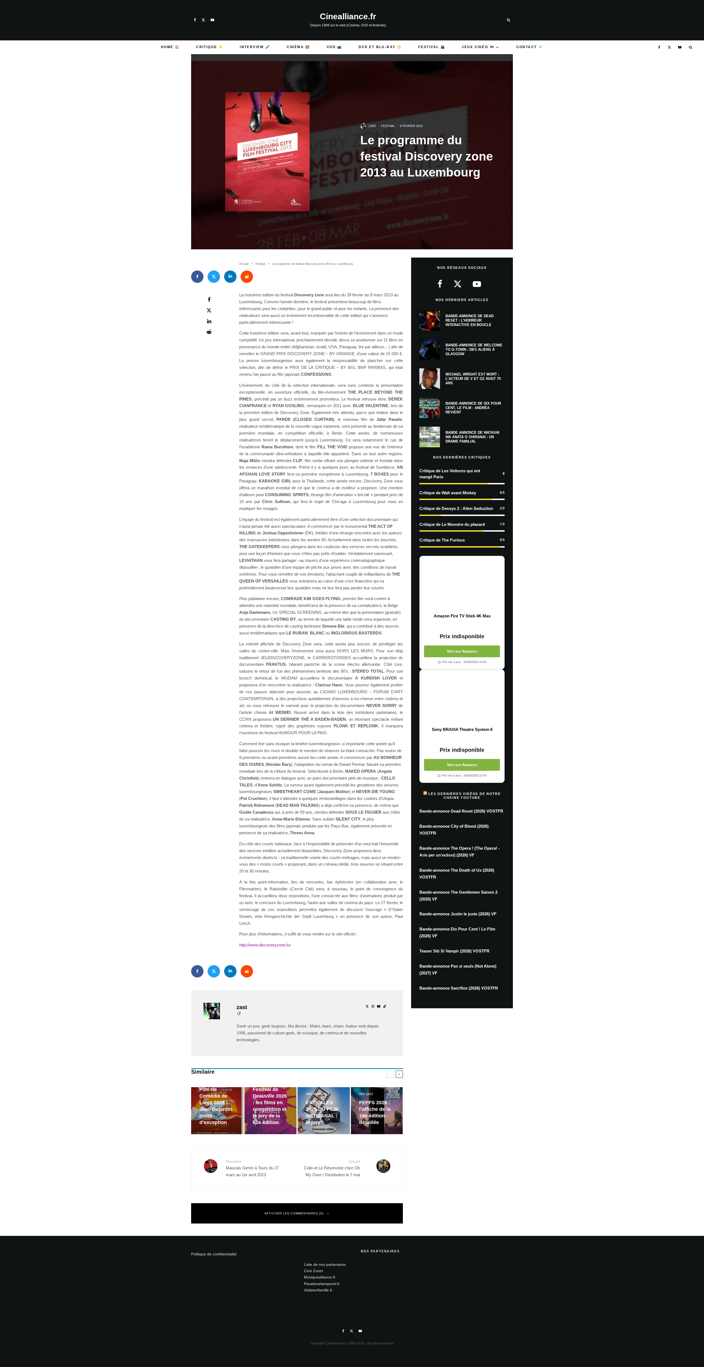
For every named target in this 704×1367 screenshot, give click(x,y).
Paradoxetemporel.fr (322, 1284)
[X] (203, 20)
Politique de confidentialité (214, 1254)
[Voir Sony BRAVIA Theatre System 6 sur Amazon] (462, 698)
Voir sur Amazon (462, 651)
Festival (388, 126)
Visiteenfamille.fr (318, 1290)
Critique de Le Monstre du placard (452, 524)
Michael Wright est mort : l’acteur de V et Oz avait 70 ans (473, 378)
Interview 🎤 (255, 47)
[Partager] (197, 276)
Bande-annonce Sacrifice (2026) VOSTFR (458, 988)
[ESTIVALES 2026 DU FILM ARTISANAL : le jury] (324, 1110)
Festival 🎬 (431, 47)
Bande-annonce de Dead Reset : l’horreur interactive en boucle (470, 320)
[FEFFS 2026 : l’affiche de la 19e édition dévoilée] (377, 1110)
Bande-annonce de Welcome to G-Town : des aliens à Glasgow (474, 349)
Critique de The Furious (442, 540)
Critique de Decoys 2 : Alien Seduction (456, 508)
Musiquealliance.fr (320, 1277)
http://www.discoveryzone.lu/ (265, 945)
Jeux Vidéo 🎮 (478, 47)
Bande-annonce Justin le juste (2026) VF (457, 914)
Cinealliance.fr (348, 16)
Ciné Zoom (313, 1271)
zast (372, 126)
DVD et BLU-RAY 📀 (380, 47)
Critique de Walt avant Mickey (447, 492)
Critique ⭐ (209, 47)
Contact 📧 (529, 47)
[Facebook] (195, 20)
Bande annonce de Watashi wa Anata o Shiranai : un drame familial (472, 436)
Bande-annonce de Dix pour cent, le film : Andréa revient (473, 407)
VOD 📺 (334, 47)
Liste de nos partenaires (325, 1264)
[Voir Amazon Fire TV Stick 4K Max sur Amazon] (462, 585)
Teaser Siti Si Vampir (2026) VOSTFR (454, 951)
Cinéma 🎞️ (298, 47)
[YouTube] (212, 20)
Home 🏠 (170, 47)
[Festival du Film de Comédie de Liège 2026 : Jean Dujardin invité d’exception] (217, 1110)
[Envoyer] (247, 276)
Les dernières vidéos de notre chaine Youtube (464, 796)
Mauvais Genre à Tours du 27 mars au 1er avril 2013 (252, 1168)
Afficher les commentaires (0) (294, 1213)
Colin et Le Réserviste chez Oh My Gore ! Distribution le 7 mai (332, 1168)
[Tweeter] (214, 276)
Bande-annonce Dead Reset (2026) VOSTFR (461, 811)
